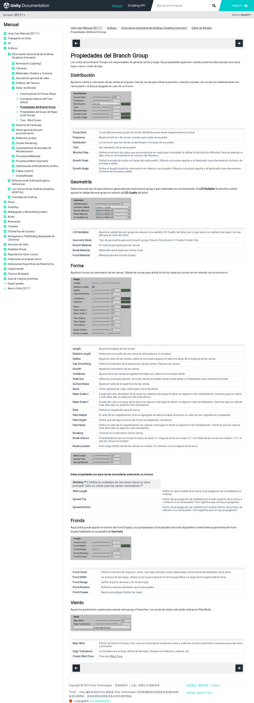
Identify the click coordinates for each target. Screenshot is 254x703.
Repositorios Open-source (23, 254)
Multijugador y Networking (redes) (27, 211)
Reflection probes (26, 138)
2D (9, 43)
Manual (117, 5)
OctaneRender (24, 175)
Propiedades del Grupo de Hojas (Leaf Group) (38, 113)
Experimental (15, 268)
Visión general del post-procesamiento (29, 131)
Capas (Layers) (25, 170)
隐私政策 (203, 685)
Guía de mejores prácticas (23, 278)
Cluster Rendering (26, 143)
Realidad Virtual (17, 249)
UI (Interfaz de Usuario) (21, 231)
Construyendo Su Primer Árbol (38, 93)
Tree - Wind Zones (30, 120)
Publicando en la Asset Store (24, 259)
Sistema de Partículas (29, 125)
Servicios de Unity (18, 244)
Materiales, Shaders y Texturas (34, 73)
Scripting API (136, 5)
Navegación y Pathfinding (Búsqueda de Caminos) (31, 238)
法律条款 (191, 685)
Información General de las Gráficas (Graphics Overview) (33, 56)
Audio (11, 216)
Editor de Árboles (26, 87)
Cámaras (21, 68)
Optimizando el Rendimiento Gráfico (37, 166)
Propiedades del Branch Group (38, 107)
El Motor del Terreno (28, 83)
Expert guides (16, 283)
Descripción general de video (32, 78)
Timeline (13, 226)
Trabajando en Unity (19, 38)
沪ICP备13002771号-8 (199, 692)
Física (11, 202)
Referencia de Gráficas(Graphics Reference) (31, 182)
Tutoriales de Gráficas (24, 197)
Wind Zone (116, 656)
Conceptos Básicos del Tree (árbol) (36, 100)
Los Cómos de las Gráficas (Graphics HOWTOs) (33, 190)
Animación (14, 221)
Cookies (215, 685)
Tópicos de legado (18, 273)
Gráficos (12, 48)
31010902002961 (100, 701)
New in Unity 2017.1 (19, 288)
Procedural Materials (28, 156)
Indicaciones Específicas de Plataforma (31, 264)
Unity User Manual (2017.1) (23, 33)
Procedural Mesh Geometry (32, 161)
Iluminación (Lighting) (28, 63)
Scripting (13, 207)
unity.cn (237, 5)
